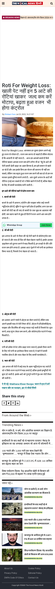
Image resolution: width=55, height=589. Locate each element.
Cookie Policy (34, 568)
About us (8, 568)
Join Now (46, 225)
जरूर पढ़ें (6, 483)
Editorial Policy (35, 573)
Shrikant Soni (10, 114)
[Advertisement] (27, 49)
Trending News (11, 425)
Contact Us (33, 577)
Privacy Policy (10, 573)
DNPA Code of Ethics (14, 577)
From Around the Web (16, 415)
